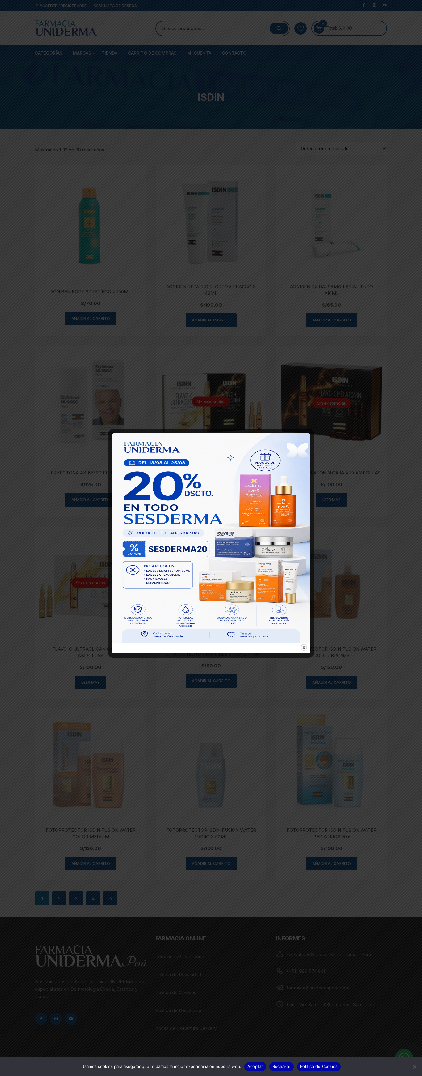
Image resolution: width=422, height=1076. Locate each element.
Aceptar (255, 1066)
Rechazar (281, 1066)
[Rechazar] (414, 1067)
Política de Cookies (319, 1066)
